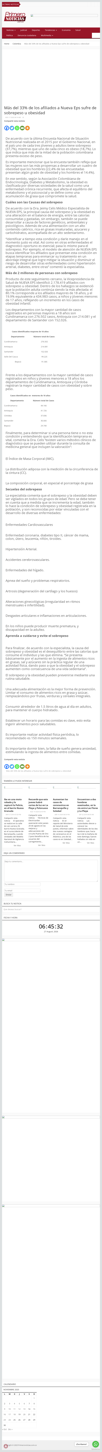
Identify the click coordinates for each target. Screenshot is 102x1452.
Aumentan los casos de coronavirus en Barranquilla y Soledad (61, 805)
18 (14, 1414)
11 (14, 1409)
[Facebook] (6, 126)
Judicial (23, 30)
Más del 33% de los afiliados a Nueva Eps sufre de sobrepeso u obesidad (38, 771)
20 (24, 1414)
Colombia (17, 43)
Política (9, 35)
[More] (27, 126)
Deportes (36, 30)
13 (24, 1409)
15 (34, 1409)
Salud (77, 30)
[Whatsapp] (17, 126)
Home (6, 43)
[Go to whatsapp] (95, 1444)
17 (9, 1414)
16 (5, 1414)
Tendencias (50, 30)
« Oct (4, 1429)
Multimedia (46, 35)
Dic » (10, 1429)
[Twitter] (12, 126)
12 (19, 1409)
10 (9, 1409)
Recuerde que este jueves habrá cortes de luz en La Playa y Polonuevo (38, 804)
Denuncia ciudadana (27, 35)
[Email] (22, 126)
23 (5, 1420)
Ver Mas (17, 845)
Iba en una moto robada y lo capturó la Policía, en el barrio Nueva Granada (14, 805)
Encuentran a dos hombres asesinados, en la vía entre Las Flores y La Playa (87, 805)
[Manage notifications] (6, 1446)
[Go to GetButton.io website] (95, 1449)
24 (9, 1420)
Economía (66, 30)
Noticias (10, 30)
